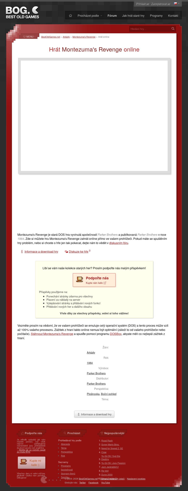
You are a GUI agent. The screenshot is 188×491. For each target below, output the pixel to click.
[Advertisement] (94, 205)
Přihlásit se (142, 4)
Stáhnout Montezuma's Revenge (52, 334)
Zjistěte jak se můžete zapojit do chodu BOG (31, 450)
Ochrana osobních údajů (112, 478)
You (105, 482)
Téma (63, 447)
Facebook (93, 482)
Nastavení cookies (136, 478)
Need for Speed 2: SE (112, 448)
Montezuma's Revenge (84, 36)
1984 (90, 363)
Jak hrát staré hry (133, 15)
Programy (156, 15)
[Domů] (70, 15)
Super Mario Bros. (110, 444)
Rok (63, 455)
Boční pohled (108, 394)
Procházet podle (89, 15)
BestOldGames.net (50, 36)
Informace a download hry (95, 414)
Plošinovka (93, 394)
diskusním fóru (118, 243)
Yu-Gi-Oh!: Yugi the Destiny (110, 457)
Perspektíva (67, 451)
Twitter (82, 482)
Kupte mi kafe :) (35, 462)
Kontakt (173, 15)
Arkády (66, 36)
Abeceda (65, 444)
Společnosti (67, 469)
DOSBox (116, 334)
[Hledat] (173, 28)
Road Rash (107, 440)
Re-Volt (105, 470)
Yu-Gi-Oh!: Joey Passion (113, 462)
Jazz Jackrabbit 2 (110, 466)
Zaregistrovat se (160, 4)
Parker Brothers (96, 373)
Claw (103, 452)
